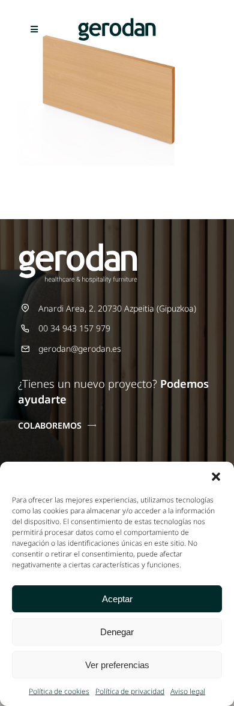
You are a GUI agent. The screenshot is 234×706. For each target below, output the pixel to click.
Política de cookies (59, 691)
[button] (216, 477)
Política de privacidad (129, 691)
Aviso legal (187, 691)
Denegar (117, 632)
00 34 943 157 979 (74, 328)
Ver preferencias (117, 665)
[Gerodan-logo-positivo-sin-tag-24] (117, 22)
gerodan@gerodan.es (79, 348)
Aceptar (117, 599)
